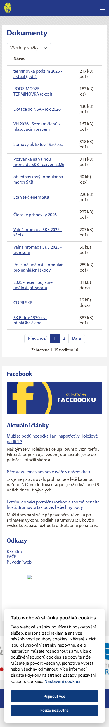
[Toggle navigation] (102, 7)
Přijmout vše (54, 696)
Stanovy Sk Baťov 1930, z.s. (38, 144)
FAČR (11, 557)
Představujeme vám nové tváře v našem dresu (49, 472)
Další (76, 338)
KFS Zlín (14, 552)
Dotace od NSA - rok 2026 (37, 109)
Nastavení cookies (62, 681)
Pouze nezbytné (54, 710)
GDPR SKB (22, 303)
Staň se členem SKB (31, 197)
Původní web (19, 562)
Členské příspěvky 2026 (35, 215)
